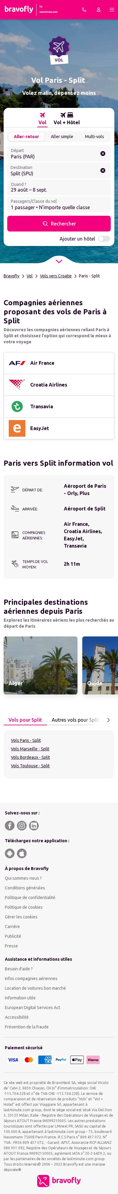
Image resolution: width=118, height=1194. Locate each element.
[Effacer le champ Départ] (103, 153)
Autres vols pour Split (75, 720)
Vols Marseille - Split (30, 748)
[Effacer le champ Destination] (103, 170)
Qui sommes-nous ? (23, 878)
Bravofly (11, 275)
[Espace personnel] (98, 10)
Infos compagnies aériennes (31, 978)
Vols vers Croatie (56, 275)
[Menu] (112, 10)
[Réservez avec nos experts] (84, 9)
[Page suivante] (108, 720)
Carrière (12, 926)
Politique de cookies (24, 907)
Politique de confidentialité (30, 897)
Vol (30, 275)
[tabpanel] (59, 754)
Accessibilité (17, 1017)
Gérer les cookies (21, 916)
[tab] (42, 118)
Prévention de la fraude (27, 1026)
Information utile (20, 997)
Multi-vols (94, 136)
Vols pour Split (25, 720)
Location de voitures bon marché (35, 988)
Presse (11, 945)
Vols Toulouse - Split (30, 765)
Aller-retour (26, 136)
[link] (40, 665)
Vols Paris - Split (26, 740)
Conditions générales (25, 887)
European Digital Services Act (32, 1007)
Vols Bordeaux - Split (30, 757)
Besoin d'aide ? (19, 968)
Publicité (13, 936)
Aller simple (62, 136)
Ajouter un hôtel (77, 238)
